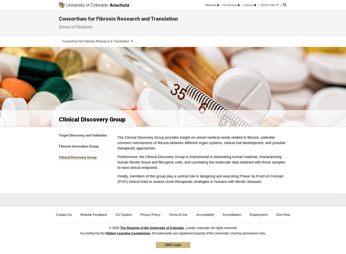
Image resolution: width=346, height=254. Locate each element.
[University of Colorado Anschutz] (94, 5)
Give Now (283, 214)
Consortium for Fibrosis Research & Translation (96, 41)
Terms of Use (178, 214)
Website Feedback (93, 214)
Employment (259, 214)
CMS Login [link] (173, 245)
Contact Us (64, 214)
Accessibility (205, 214)
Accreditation (232, 214)
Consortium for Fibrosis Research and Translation (118, 19)
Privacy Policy (150, 214)
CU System (124, 214)
